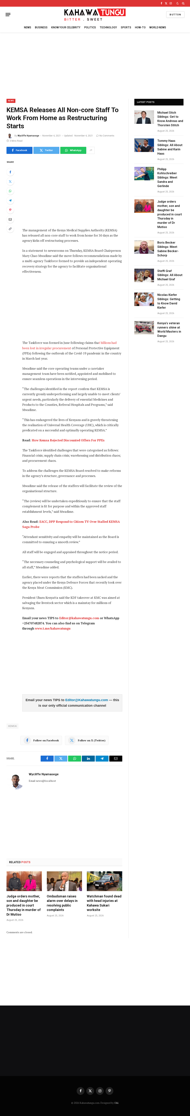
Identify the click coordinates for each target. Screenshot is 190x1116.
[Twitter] (10, 181)
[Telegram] (10, 200)
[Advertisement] (95, 65)
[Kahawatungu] (95, 14)
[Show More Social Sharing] (91, 150)
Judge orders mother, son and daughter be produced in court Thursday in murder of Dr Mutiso (23, 905)
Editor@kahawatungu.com (79, 618)
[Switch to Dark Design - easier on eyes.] (178, 3)
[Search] (182, 3)
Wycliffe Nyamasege (28, 135)
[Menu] (8, 14)
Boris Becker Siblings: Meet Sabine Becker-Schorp (168, 249)
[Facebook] (10, 172)
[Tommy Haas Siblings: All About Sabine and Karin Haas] (144, 145)
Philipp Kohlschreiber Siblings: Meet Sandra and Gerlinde (167, 177)
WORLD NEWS (157, 27)
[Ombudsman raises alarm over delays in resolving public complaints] (64, 881)
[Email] (10, 219)
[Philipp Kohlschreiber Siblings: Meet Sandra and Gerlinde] (144, 173)
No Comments (106, 135)
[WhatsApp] (10, 191)
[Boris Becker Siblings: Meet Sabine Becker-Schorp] (144, 247)
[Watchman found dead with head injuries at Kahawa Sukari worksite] (104, 881)
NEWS (27, 27)
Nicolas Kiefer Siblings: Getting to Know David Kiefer (168, 301)
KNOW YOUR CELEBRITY (65, 27)
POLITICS (90, 27)
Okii (116, 1103)
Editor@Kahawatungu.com (87, 700)
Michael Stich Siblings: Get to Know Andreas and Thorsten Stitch (170, 119)
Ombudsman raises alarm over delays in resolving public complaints (62, 903)
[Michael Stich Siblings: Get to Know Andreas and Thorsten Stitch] (144, 117)
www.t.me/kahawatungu (53, 628)
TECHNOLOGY (108, 27)
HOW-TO (140, 27)
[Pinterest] (10, 210)
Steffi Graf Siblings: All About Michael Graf (169, 275)
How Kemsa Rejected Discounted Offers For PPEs (68, 440)
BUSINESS (41, 27)
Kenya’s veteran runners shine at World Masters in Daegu (169, 329)
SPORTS (126, 27)
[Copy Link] (10, 228)
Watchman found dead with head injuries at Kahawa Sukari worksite (104, 903)
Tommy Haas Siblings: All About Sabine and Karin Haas (169, 147)
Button (175, 14)
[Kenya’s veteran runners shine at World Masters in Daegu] (144, 327)
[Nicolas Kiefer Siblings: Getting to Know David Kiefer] (144, 299)
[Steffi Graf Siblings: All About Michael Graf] (144, 275)
